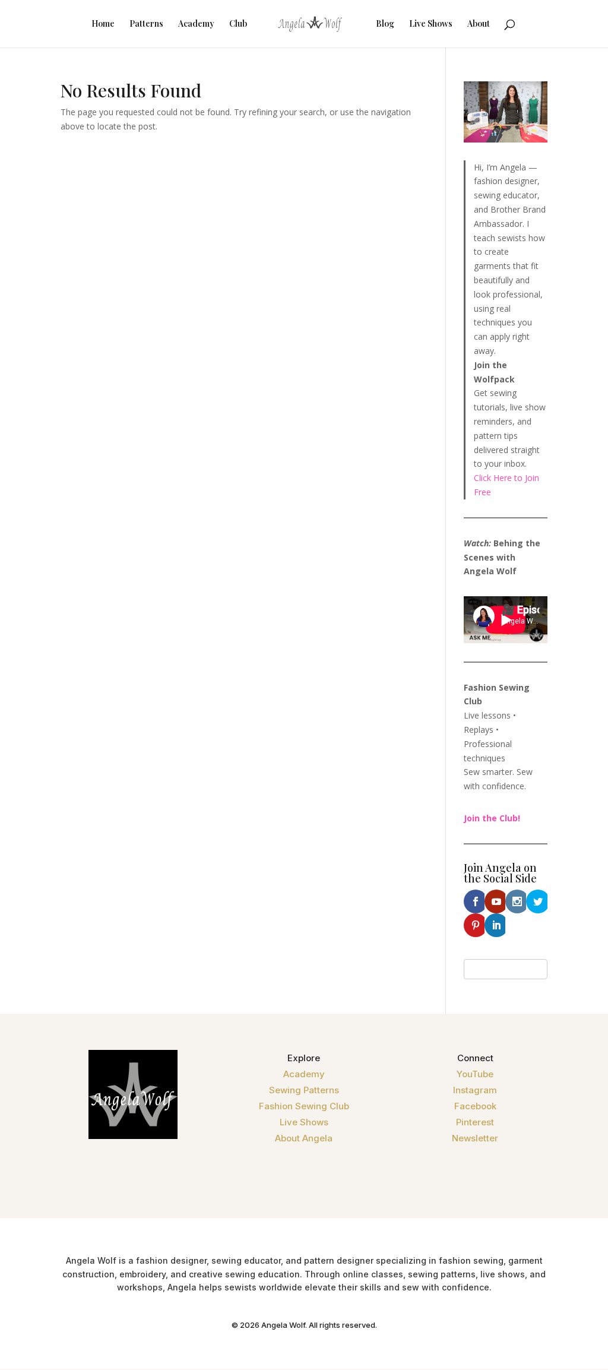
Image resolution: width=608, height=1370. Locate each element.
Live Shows (430, 24)
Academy (196, 24)
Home (103, 24)
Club (238, 24)
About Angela (303, 1138)
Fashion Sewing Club (304, 1106)
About (478, 24)
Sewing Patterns (304, 1090)
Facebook (475, 1106)
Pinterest (475, 1122)
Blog (385, 24)
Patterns (146, 24)
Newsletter (475, 1138)
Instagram (475, 1090)
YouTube (475, 1074)
